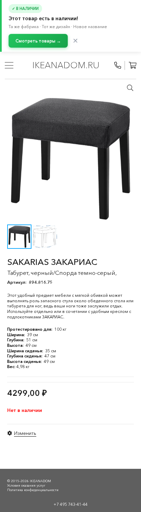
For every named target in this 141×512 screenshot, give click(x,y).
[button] (130, 87)
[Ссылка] (117, 65)
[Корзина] (132, 65)
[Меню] (9, 65)
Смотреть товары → (38, 41)
